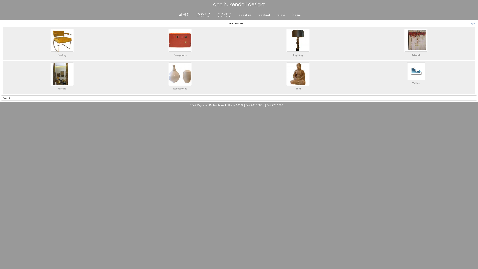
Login (472, 23)
